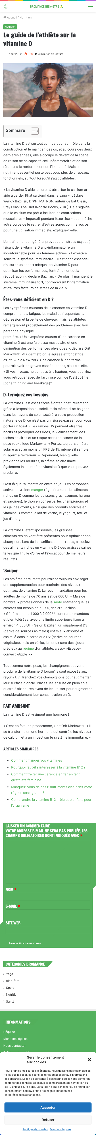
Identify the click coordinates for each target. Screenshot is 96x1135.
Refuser (48, 1120)
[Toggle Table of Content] (32, 131)
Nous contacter (14, 1045)
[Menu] (90, 8)
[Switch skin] (5, 8)
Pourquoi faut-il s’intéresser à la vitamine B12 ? (48, 767)
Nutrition (25, 17)
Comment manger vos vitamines (36, 760)
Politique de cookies (35, 1129)
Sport (10, 987)
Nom (11, 889)
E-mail (13, 906)
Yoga (9, 974)
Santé (10, 1001)
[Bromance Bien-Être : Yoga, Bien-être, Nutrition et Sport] (48, 6)
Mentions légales (60, 1129)
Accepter (48, 1107)
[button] (89, 1059)
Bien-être (12, 981)
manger (37, 490)
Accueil (11, 17)
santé (57, 602)
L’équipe (9, 1032)
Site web (13, 923)
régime (28, 648)
